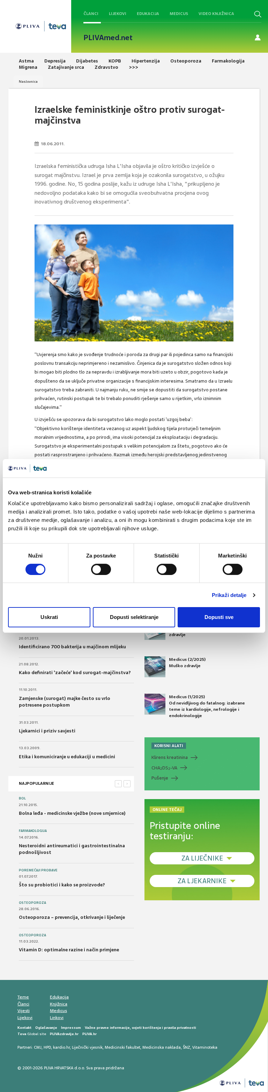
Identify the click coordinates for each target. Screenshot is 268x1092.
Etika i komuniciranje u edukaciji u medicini (67, 757)
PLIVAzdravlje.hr (64, 1034)
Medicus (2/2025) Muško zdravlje (187, 663)
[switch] (101, 569)
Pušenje (159, 778)
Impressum (71, 1027)
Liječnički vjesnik (87, 1047)
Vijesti (23, 1010)
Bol (22, 798)
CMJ (38, 1047)
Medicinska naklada (161, 1047)
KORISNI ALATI (168, 745)
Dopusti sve (218, 617)
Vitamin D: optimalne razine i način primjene (69, 950)
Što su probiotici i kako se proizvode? (62, 885)
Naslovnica (28, 81)
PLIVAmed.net (108, 37)
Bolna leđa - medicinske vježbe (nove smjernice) (72, 813)
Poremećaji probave (38, 870)
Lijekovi (117, 13)
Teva (21, 1034)
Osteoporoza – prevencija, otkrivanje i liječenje (72, 917)
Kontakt (24, 1027)
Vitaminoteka (204, 1047)
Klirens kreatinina (169, 757)
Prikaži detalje (229, 595)
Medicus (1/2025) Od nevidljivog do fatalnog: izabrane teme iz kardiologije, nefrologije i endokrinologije (207, 706)
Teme (23, 997)
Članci (90, 13)
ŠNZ (186, 1047)
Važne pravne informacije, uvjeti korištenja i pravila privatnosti (140, 1027)
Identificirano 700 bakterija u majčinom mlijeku (72, 647)
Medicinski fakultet (122, 1047)
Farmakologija (33, 831)
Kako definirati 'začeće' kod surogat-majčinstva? (75, 673)
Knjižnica (58, 1004)
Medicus (179, 13)
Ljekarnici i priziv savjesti (47, 731)
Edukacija (148, 13)
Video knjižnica (216, 13)
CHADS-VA (164, 768)
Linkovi (57, 1017)
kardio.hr (61, 1047)
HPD (47, 1047)
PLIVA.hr (89, 1034)
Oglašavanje (46, 1027)
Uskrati (49, 617)
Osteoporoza (32, 903)
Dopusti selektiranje (134, 617)
